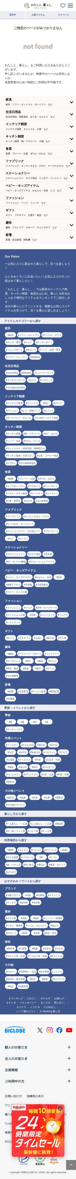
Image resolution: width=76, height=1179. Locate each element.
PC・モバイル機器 (16, 561)
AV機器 (11, 698)
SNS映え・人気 (28, 971)
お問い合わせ (13, 1096)
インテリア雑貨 (15, 403)
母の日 (42, 744)
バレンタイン (13, 774)
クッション (12, 410)
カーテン (23, 538)
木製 (24, 918)
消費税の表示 (35, 1096)
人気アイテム (38, 14)
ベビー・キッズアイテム (19, 577)
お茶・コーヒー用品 (48, 455)
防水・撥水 (51, 932)
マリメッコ (54, 895)
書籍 (41, 660)
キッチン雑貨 (13, 433)
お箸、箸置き (13, 500)
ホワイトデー (31, 774)
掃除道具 (26, 372)
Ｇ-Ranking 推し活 (50, 1011)
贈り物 (50, 637)
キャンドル (32, 403)
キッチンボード (44, 342)
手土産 (63, 637)
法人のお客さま (16, 1058)
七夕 (11, 752)
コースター (37, 493)
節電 (45, 978)
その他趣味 (12, 675)
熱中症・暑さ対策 (16, 978)
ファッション (13, 607)
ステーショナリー (16, 554)
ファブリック (13, 516)
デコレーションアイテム (42, 561)
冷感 (37, 932)
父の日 (54, 744)
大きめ (47, 948)
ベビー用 (33, 830)
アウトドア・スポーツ (30, 653)
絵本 (60, 577)
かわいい (11, 971)
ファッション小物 (16, 614)
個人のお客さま (16, 1047)
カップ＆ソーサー (16, 486)
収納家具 (35, 356)
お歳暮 (11, 759)
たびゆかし (50, 1007)
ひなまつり (49, 766)
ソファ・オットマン (29, 334)
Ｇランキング (16, 998)
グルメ (53, 660)
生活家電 (23, 691)
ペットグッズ (48, 614)
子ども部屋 (12, 857)
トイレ (54, 857)
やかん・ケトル (32, 440)
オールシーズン (15, 729)
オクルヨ (45, 998)
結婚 (23, 797)
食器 (11, 478)
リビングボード (15, 349)
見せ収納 (44, 971)
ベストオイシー (28, 1002)
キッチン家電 (39, 691)
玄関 (65, 849)
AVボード (31, 349)
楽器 (26, 668)
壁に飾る (29, 864)
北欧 (29, 895)
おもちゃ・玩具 (43, 577)
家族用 (59, 823)
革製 (25, 932)
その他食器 (42, 500)
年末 (38, 759)
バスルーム (28, 857)
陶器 (36, 918)
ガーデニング (13, 660)
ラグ (11, 538)
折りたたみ (56, 955)
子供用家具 (42, 584)
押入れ (42, 864)
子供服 (28, 584)
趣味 (11, 653)
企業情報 (11, 1069)
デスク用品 (34, 554)
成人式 (23, 766)
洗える (55, 925)
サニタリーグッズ (16, 379)
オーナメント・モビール (19, 417)
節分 (35, 766)
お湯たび (59, 998)
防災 (33, 978)
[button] (38, 102)
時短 (11, 986)
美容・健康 (12, 668)
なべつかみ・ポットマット (20, 523)
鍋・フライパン (32, 433)
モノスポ (45, 1002)
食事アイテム (13, 584)
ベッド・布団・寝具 (51, 349)
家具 (11, 334)
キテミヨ (11, 1002)
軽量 (35, 948)
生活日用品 (12, 372)
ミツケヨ (35, 1007)
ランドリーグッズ (45, 372)
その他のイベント (16, 804)
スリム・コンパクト (37, 925)
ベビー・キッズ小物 (17, 591)
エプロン (11, 462)
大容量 (23, 948)
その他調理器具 (28, 462)
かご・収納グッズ (31, 410)
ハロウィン (50, 752)
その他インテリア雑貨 (47, 417)
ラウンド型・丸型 (16, 955)
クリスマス (24, 759)
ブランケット (51, 531)
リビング (36, 849)
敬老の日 (35, 752)
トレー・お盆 (13, 440)
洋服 (33, 614)
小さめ (59, 948)
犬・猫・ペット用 (16, 830)
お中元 (23, 752)
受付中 (12, 14)
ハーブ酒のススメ (26, 1011)
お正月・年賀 (53, 759)
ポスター (59, 403)
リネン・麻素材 (15, 925)
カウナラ (21, 1007)
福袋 (11, 766)
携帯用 (11, 948)
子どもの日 (28, 744)
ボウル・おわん (47, 478)
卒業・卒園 (63, 774)
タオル (33, 379)
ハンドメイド (52, 653)
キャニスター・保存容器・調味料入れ (26, 448)
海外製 (24, 902)
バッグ (28, 607)
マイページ (63, 14)
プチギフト (24, 637)
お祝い (38, 637)
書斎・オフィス (58, 864)
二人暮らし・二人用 (41, 823)
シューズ (63, 614)
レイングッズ (13, 622)
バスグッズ (46, 379)
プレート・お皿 (27, 478)
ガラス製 (11, 918)
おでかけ (11, 871)
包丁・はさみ (51, 433)
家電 (11, 691)
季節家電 (54, 691)
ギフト (11, 637)
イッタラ (11, 902)
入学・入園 (48, 774)
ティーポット (51, 486)
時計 (46, 403)
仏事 (47, 797)
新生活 (11, 781)
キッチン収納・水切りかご (20, 455)
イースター (12, 744)
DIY (29, 660)
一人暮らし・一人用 (17, 823)
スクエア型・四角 (38, 955)
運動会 (59, 797)
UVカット (12, 932)
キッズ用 (46, 830)
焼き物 (36, 902)
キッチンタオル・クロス (37, 516)
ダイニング (51, 849)
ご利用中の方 (14, 1081)
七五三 (64, 752)
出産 (35, 797)
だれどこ (32, 998)
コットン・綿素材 (53, 918)
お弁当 (28, 500)
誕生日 (11, 797)
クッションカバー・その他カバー (24, 531)
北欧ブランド (13, 895)
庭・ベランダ (13, 864)
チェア (28, 342)
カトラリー (52, 493)
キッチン (23, 849)
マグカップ (34, 486)
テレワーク (59, 978)
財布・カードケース (47, 607)
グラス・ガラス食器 (17, 493)
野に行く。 (60, 1002)
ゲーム (50, 668)
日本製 (40, 895)
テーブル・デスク (52, 334)
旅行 (38, 668)
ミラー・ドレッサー (17, 356)
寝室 (11, 849)
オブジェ (49, 410)
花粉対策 (23, 986)
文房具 (48, 554)
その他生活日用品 (16, 387)
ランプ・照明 (13, 342)
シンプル (57, 971)
